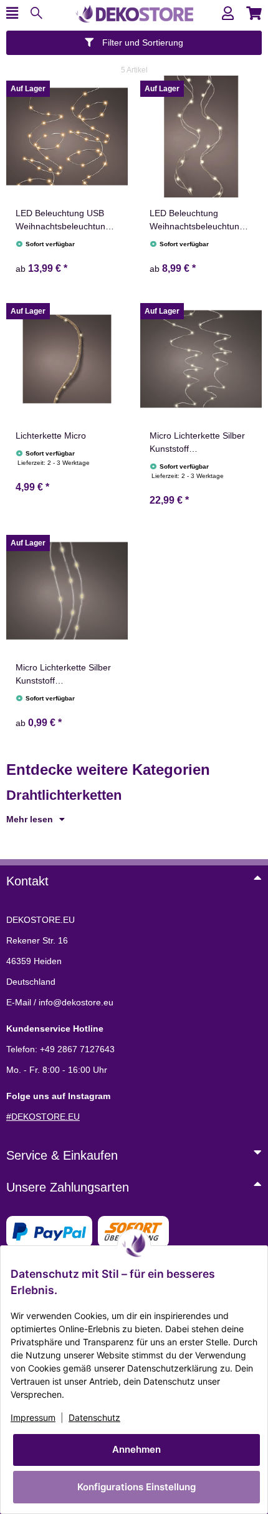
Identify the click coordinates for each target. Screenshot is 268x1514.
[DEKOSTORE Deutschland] (134, 12)
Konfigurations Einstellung (136, 1487)
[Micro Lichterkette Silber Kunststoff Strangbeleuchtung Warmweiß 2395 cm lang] (201, 359)
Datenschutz (94, 1417)
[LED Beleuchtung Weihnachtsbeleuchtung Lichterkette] (201, 136)
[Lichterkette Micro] (67, 359)
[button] (228, 13)
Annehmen (136, 1449)
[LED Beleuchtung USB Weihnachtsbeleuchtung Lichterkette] (67, 136)
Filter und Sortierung (141, 42)
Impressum (33, 1417)
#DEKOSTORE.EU (43, 1117)
